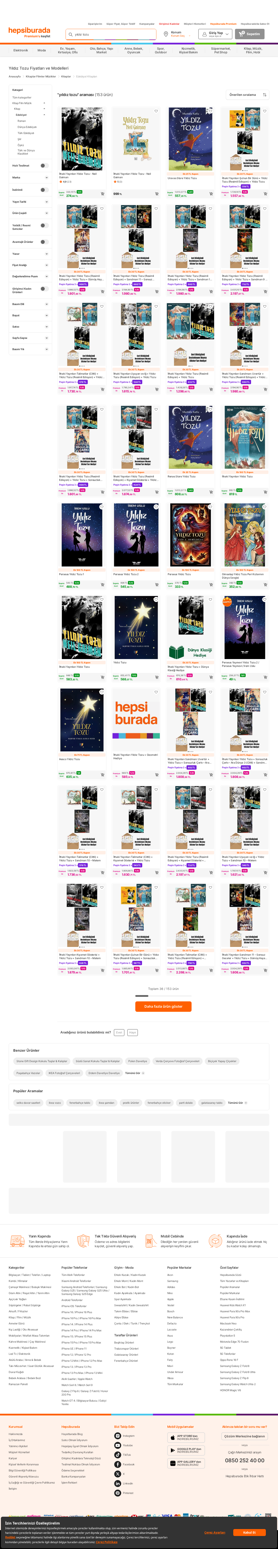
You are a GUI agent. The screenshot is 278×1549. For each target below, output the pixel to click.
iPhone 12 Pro (83, 1354)
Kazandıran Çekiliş (231, 1329)
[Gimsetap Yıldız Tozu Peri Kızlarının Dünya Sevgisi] (244, 535)
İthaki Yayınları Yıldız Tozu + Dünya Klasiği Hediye (188, 668)
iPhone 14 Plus (84, 1324)
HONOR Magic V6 (230, 1390)
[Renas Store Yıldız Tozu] (190, 438)
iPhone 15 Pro (69, 1342)
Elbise (134, 1311)
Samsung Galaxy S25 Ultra (92, 1290)
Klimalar (23, 1281)
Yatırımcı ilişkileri (18, 1446)
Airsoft (12, 1311)
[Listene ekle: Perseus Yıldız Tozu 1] (101, 506)
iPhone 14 (67, 1324)
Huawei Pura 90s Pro (232, 1317)
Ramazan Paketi (18, 1384)
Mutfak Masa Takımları (36, 1335)
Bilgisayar (14, 1274)
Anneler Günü (16, 1323)
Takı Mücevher (17, 1366)
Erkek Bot (119, 1287)
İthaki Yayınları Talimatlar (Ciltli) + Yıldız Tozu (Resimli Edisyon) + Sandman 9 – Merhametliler (187, 956)
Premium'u (32, 36)
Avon (170, 1274)
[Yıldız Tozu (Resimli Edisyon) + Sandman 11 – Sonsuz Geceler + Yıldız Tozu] (136, 237)
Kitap (12, 1317)
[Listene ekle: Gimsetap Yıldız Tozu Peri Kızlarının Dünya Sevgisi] (264, 506)
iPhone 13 (67, 1366)
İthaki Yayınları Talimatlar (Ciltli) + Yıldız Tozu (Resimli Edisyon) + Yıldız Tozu (81, 375)
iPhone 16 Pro (69, 1318)
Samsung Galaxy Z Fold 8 (234, 1366)
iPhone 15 (67, 1336)
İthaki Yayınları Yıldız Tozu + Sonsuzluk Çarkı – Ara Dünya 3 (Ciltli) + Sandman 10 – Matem (245, 760)
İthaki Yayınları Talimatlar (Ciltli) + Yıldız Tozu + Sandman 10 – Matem (80, 858)
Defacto (172, 1323)
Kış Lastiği (14, 1329)
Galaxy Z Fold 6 (90, 1391)
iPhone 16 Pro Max (90, 1318)
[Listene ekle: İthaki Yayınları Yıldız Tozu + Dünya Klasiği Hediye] (210, 599)
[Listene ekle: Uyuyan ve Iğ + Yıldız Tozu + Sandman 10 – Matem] (264, 789)
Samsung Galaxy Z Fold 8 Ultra (237, 1372)
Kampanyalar (147, 23)
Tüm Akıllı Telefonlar (73, 1274)
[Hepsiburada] (29, 30)
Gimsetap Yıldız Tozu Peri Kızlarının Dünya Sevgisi (242, 576)
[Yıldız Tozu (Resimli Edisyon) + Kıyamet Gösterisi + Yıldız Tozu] (136, 438)
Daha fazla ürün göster (163, 1006)
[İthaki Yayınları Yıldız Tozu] (244, 438)
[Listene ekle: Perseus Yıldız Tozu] (210, 506)
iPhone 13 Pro (83, 1366)
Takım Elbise (121, 1311)
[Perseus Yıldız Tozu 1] (82, 535)
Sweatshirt (120, 1305)
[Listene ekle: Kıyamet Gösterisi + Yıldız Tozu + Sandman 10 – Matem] (101, 887)
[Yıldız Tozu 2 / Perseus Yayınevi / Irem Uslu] (244, 628)
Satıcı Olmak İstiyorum (74, 1440)
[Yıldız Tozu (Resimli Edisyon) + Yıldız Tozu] (190, 335)
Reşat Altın (29, 1293)
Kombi (12, 1281)
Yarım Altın (43, 1293)
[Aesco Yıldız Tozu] (82, 720)
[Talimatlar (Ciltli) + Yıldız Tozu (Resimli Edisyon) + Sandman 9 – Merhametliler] (190, 916)
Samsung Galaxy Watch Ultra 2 (238, 1384)
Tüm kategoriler (21, 97)
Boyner (171, 1347)
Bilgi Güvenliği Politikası (22, 1470)
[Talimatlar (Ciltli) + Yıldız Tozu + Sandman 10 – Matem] (82, 818)
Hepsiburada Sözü (230, 1274)
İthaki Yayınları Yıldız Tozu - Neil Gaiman (78, 175)
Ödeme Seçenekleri (72, 1470)
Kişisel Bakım (29, 1347)
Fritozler (23, 1311)
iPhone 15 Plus (83, 1336)
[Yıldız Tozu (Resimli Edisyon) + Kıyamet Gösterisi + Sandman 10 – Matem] (190, 818)
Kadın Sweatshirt (138, 1305)
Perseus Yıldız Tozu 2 (126, 574)
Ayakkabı (139, 1293)
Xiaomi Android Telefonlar (76, 1281)
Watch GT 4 (68, 1400)
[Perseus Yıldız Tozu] (190, 535)
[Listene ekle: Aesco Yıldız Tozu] (101, 692)
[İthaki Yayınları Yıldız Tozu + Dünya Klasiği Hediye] (190, 628)
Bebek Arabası (17, 1378)
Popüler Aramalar (230, 1287)
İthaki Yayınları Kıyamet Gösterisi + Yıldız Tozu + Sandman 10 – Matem (80, 956)
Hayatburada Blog (71, 1434)
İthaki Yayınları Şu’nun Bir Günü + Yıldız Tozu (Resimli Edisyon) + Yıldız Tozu (245, 179)
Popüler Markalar (230, 1293)
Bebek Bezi (34, 1378)
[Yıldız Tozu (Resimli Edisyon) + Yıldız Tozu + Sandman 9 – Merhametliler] (244, 237)
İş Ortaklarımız (17, 1440)
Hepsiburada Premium (223, 23)
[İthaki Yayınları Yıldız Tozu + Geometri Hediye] (136, 720)
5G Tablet (225, 1347)
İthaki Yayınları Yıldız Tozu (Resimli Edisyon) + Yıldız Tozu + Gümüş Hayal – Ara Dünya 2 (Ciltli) (81, 277)
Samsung (172, 1281)
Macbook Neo (228, 1323)
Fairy (170, 1359)
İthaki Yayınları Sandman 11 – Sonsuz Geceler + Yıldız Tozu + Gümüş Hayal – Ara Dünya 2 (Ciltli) (245, 956)
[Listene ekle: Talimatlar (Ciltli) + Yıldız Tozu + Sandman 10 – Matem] (101, 789)
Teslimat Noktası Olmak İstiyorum (80, 1464)
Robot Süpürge (32, 1305)
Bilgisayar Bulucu (87, 1400)
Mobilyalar (15, 1335)
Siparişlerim (95, 23)
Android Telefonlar (72, 1300)
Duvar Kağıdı (16, 1372)
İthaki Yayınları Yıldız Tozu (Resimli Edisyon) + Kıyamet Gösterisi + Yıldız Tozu (135, 478)
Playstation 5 (227, 1335)
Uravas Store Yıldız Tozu (182, 178)
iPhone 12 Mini (69, 1360)
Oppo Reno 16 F (229, 1359)
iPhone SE (67, 1348)
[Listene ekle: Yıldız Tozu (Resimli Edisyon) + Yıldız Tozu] (210, 306)
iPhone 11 (81, 1348)
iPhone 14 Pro (69, 1330)
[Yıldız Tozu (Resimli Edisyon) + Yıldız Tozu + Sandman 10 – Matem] (190, 237)
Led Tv (13, 1353)
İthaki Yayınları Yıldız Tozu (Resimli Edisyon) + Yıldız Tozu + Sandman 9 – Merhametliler (244, 277)
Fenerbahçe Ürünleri (126, 1360)
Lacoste (172, 1329)
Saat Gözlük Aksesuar (41, 1366)
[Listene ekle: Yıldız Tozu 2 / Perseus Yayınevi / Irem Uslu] (264, 599)
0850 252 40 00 (245, 1460)
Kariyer (13, 1458)
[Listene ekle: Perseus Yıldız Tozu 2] (156, 506)
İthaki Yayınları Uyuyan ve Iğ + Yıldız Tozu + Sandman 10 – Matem (243, 858)
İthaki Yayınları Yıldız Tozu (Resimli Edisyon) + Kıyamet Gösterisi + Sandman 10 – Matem (188, 858)
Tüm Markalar (175, 1384)
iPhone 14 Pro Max (90, 1330)
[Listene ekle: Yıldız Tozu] (156, 599)
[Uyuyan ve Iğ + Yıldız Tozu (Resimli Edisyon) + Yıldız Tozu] (136, 335)
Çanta (117, 1323)
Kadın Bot (133, 1287)
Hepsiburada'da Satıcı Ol (255, 23)
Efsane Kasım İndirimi (232, 1299)
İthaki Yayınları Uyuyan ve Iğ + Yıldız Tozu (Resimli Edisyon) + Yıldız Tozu (134, 375)
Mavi (170, 1366)
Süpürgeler (15, 1305)
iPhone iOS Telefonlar (73, 1306)
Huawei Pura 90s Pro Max (235, 1311)
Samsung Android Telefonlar (77, 1287)
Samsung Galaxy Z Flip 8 (234, 1378)
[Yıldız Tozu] (136, 628)
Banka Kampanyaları (73, 1476)
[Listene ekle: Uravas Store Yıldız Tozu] (210, 111)
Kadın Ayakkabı (123, 1293)
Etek (126, 1323)
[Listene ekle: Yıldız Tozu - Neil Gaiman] (101, 111)
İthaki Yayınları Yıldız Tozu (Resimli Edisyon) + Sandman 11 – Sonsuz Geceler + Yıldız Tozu (133, 277)
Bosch (171, 1311)
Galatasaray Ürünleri (126, 1354)
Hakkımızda (16, 1434)
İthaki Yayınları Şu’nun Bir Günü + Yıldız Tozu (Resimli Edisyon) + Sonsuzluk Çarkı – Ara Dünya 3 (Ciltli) (136, 956)
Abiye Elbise (121, 1317)
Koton (170, 1353)
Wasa (170, 1378)
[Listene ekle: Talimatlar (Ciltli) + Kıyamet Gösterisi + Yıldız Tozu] (156, 789)
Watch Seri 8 (68, 1385)
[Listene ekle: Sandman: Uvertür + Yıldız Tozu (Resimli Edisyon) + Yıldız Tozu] (264, 306)
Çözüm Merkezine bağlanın (244, 1436)
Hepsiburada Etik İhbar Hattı (245, 1476)
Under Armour (175, 1372)
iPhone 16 (67, 1312)
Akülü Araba (16, 1359)
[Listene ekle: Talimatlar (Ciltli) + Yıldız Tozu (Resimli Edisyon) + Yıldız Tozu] (101, 306)
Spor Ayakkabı (122, 1299)
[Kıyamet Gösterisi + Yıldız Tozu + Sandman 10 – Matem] (82, 916)
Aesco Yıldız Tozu (69, 759)
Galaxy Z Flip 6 (70, 1391)
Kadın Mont (136, 1281)
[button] (82, 193)
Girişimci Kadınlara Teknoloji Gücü (81, 1458)
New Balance (175, 1317)
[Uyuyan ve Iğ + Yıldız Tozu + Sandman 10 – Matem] (244, 818)
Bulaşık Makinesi (41, 1287)
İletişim (13, 1488)
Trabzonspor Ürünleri (126, 1348)
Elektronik (24, 1353)
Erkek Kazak (121, 1274)
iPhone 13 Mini (94, 1372)
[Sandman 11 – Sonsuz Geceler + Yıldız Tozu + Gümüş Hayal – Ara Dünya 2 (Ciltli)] (244, 916)
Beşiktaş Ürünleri (124, 1342)
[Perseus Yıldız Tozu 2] (136, 535)
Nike (170, 1293)
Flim (19, 1317)
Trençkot (144, 1323)
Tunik (134, 1323)
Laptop (46, 1274)
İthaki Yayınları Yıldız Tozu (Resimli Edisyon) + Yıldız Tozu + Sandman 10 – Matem (190, 277)
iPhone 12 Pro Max (91, 1360)
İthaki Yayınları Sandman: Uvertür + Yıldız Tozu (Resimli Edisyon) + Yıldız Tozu (243, 375)
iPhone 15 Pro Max (90, 1342)
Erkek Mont (120, 1281)
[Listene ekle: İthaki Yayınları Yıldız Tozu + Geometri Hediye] (156, 692)
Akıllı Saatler (68, 1379)
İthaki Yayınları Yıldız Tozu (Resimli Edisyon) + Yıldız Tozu (188, 375)
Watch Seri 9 (85, 1385)
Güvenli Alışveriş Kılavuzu (23, 1476)
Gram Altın (15, 1293)
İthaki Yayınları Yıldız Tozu (237, 476)
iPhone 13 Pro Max (72, 1372)
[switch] (44, 165)
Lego (170, 1341)
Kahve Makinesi (18, 1341)
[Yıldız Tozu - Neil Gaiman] (82, 139)
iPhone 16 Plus (83, 1312)
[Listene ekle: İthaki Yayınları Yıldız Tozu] (264, 409)
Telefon (35, 1274)
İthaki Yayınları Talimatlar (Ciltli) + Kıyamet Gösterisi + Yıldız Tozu (133, 858)
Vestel (170, 1305)
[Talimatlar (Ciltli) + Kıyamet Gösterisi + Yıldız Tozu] (136, 818)
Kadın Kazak (138, 1274)
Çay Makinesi (37, 1341)
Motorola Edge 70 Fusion (234, 1341)
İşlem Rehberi (69, 1482)
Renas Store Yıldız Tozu (181, 476)
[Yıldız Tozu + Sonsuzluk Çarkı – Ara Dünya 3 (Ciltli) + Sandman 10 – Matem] (244, 720)
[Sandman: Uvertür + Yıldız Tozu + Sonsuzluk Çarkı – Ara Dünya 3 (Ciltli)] (190, 720)
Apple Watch (85, 1379)
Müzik (27, 1317)
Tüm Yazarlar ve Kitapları (234, 1281)
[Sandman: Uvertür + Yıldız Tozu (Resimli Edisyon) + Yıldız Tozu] (244, 335)
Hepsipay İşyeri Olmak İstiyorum (79, 1446)
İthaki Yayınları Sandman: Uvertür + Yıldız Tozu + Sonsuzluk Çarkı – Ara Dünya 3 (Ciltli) (188, 760)
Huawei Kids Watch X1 (233, 1305)
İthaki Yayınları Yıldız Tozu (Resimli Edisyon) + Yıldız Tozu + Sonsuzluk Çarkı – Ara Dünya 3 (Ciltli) (79, 478)
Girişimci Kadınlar (169, 23)
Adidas (171, 1287)
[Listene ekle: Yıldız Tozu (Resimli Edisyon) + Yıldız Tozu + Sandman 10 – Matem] (210, 208)
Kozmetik (14, 1347)
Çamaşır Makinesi (19, 1287)
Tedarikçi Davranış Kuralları (77, 1452)
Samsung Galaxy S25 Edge (77, 1294)
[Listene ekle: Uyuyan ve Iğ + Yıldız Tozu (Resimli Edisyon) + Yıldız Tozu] (156, 306)
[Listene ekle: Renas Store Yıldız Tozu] (210, 409)
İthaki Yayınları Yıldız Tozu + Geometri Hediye (135, 756)
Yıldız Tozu (119, 662)
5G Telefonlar (227, 1353)
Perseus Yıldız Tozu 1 (71, 574)
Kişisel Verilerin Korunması (24, 1464)
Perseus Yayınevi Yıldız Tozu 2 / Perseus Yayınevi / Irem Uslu (240, 664)
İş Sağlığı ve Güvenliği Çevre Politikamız (32, 1482)
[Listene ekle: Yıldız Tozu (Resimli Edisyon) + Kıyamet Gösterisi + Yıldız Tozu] (156, 409)
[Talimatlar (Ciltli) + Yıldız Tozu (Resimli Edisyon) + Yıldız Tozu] (82, 335)
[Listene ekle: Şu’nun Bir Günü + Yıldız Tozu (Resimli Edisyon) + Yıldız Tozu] (264, 111)
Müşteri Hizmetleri (195, 23)
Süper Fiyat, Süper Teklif (120, 23)
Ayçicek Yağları (17, 1299)
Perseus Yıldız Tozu (179, 574)
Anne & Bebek (33, 1359)
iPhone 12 (67, 1354)
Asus (170, 1335)
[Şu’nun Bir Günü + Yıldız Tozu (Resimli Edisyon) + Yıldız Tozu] (244, 139)
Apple (170, 1299)
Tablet (25, 1274)
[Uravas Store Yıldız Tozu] (190, 139)
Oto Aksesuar (30, 1329)
